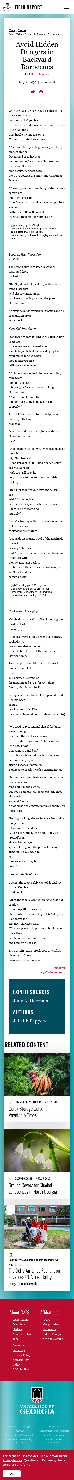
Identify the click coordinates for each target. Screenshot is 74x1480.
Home (12, 30)
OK (12, 1474)
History (17, 1329)
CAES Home (20, 1319)
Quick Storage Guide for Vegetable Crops (29, 1111)
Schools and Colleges (20, 1426)
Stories (22, 30)
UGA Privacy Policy (54, 1435)
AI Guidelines (21, 1369)
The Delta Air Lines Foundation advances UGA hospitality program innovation (34, 1276)
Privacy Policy (22, 1355)
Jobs (15, 1338)
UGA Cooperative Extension (51, 1324)
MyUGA (20, 1430)
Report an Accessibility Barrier (20, 1441)
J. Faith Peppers (39, 74)
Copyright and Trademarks (19, 1435)
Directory (54, 1426)
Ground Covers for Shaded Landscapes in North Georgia (33, 1188)
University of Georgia (37, 1401)
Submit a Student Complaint (54, 1441)
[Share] (33, 92)
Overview (19, 1324)
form (25, 1464)
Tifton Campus (52, 1334)
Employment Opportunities (54, 1430)
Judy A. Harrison (30, 1000)
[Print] (41, 92)
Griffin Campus (53, 1338)
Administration (22, 1334)
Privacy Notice (12, 1460)
